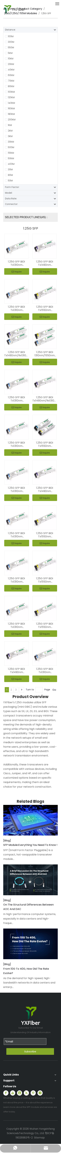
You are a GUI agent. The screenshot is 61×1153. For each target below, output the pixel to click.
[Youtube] (12, 1093)
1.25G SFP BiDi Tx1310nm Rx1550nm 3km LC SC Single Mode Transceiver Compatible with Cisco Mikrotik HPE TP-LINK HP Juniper (16, 308)
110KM (11, 153)
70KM (11, 81)
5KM (10, 53)
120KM (11, 97)
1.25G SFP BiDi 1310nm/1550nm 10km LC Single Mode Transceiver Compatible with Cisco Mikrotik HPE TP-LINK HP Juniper (44, 354)
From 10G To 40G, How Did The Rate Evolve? (26, 971)
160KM (11, 108)
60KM (11, 75)
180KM (11, 114)
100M (11, 36)
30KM (11, 142)
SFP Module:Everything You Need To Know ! (30, 845)
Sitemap (39, 1137)
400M (11, 164)
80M (10, 175)
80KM (11, 86)
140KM (11, 103)
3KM (10, 136)
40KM (11, 70)
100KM (11, 92)
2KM (10, 131)
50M (10, 180)
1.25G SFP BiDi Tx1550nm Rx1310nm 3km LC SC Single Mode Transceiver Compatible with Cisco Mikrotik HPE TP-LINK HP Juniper (44, 308)
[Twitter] (26, 1093)
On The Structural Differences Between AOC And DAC (28, 907)
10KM (10, 58)
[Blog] (7, 840)
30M (10, 169)
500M (11, 147)
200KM (11, 119)
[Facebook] (5, 1093)
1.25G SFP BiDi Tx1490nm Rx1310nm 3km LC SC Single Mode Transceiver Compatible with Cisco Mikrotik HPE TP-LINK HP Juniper (44, 263)
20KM (11, 64)
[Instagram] (40, 1093)
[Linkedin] (19, 1093)
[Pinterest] (33, 1093)
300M (11, 42)
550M (11, 47)
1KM (10, 125)
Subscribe (30, 1051)
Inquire (18, 271)
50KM (11, 158)
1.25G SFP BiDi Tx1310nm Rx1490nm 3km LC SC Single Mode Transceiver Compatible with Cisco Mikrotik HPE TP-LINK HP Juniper (16, 263)
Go (54, 690)
